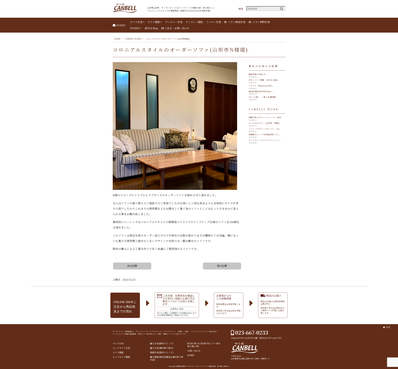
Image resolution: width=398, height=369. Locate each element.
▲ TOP (386, 327)
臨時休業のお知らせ (257, 74)
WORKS (134, 28)
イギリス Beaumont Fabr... (261, 85)
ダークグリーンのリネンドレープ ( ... (265, 140)
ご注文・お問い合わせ (176, 28)
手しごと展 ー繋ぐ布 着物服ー (263, 97)
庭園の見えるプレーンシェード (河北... (265, 117)
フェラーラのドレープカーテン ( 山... (265, 128)
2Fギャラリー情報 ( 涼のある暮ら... (264, 80)
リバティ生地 (213, 22)
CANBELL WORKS (133, 38)
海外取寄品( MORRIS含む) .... (261, 91)
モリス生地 (136, 22)
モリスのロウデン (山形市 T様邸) (264, 123)
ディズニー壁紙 (194, 22)
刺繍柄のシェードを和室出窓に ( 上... (264, 134)
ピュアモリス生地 (121, 347)
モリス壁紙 (154, 22)
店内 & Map (151, 28)
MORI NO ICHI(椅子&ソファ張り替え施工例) (204, 345)
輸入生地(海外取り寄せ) (161, 347)
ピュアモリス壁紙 (121, 356)
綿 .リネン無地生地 (234, 22)
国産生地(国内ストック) (161, 352)
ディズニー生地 (173, 22)
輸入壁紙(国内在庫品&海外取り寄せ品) (166, 358)
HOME (120, 25)
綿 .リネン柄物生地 (259, 22)
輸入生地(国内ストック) (161, 343)
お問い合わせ (193, 350)
